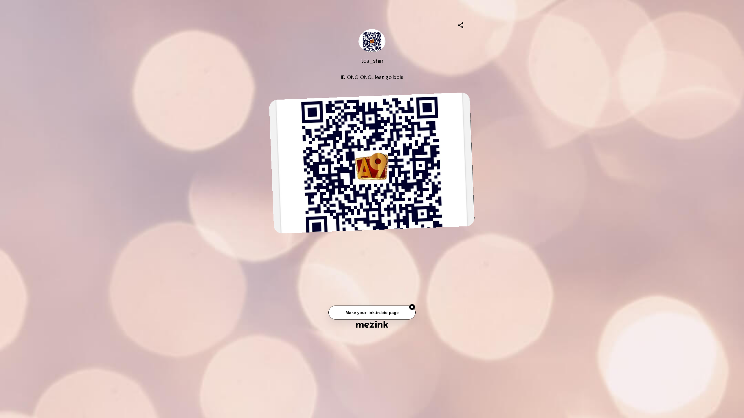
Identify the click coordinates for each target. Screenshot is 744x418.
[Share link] (460, 24)
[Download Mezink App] (372, 324)
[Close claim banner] (412, 308)
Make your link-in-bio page (371, 313)
